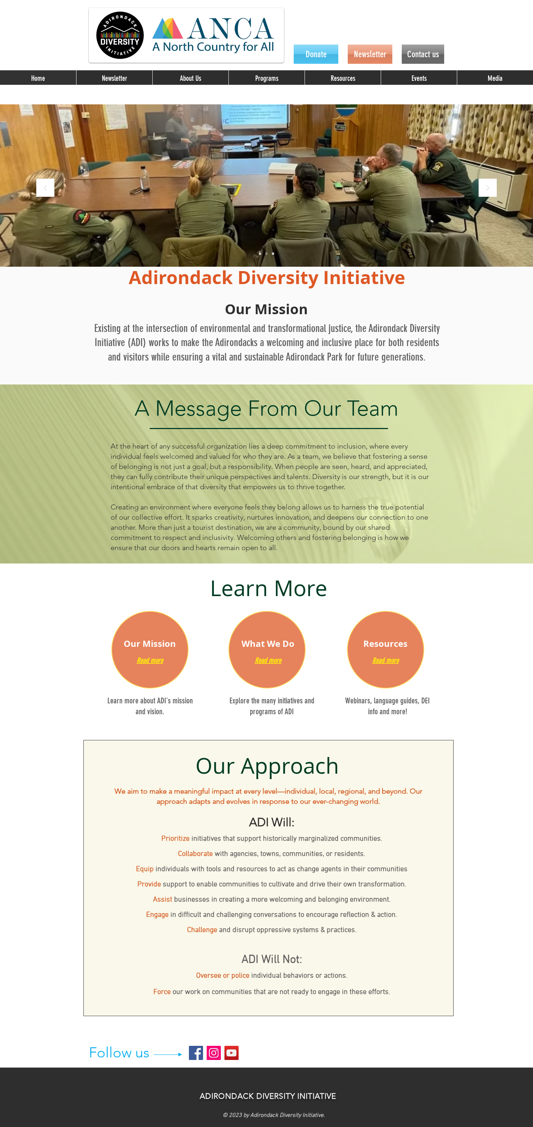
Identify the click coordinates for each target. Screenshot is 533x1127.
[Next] (488, 188)
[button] (190, 78)
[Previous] (45, 188)
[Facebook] (196, 1053)
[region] (150, 650)
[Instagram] (214, 1053)
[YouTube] (231, 1053)
